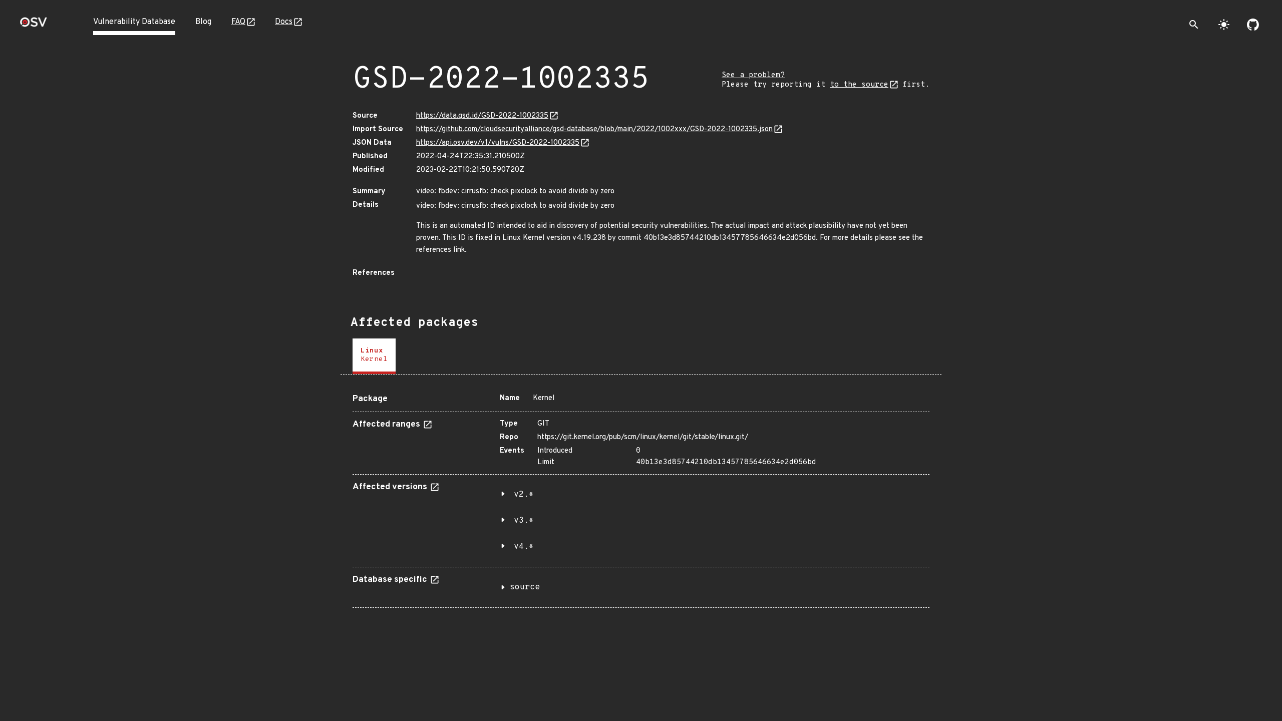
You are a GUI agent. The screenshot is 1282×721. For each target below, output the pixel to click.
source (525, 587)
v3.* (524, 521)
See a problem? (753, 75)
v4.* (524, 547)
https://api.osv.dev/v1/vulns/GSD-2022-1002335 (497, 143)
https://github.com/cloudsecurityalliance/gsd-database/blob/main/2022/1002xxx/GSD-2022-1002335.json (594, 129)
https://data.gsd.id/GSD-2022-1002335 (482, 116)
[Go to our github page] (1253, 25)
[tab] (374, 356)
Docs (283, 22)
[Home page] (33, 25)
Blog (203, 22)
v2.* (524, 495)
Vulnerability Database (134, 22)
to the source (859, 85)
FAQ (238, 22)
